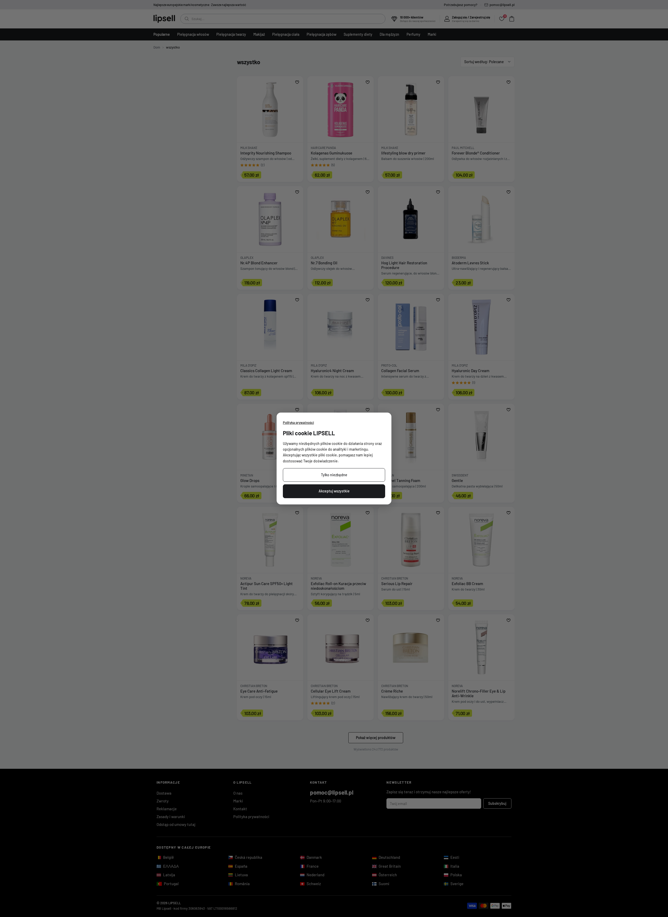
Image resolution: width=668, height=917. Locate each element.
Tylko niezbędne (334, 475)
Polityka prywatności (298, 422)
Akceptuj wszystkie (334, 491)
